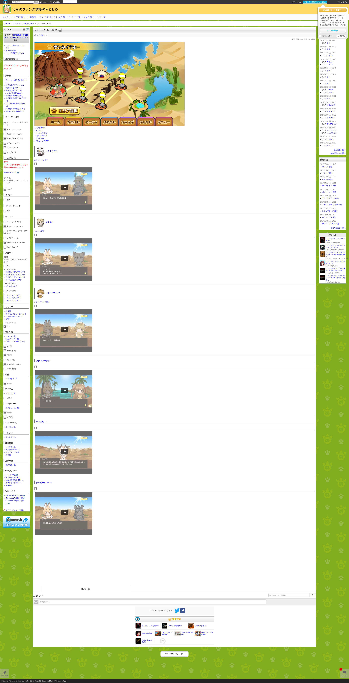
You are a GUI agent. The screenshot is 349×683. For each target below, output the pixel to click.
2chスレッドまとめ (13, 477)
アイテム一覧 (11, 393)
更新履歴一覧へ (339, 150)
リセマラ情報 (15, 53)
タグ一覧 (61, 17)
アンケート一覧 (74, 17)
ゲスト (294, 2)
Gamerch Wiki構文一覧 (14, 498)
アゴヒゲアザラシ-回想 (330, 198)
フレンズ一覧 (11, 336)
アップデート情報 (12, 452)
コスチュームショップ (14, 316)
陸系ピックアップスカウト (15, 277)
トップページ (8, 17)
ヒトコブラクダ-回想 (41, 302)
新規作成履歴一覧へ (338, 228)
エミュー (330, 55)
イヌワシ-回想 (327, 179)
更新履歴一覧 (11, 465)
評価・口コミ (21, 17)
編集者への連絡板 (15, 111)
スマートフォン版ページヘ (174, 654)
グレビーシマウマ (42, 141)
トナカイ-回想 (327, 173)
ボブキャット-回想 (329, 192)
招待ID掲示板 (15, 85)
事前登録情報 (11, 51)
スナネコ (39, 130)
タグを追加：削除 (46, 35)
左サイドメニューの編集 (15, 510)
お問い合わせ (30, 681)
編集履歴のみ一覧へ (338, 153)
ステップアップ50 (13, 300)
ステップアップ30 (13, 295)
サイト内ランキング (47, 17)
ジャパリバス (11, 427)
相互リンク (19, 37)
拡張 (7, 319)
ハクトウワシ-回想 (41, 160)
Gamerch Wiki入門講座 (14, 495)
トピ (328, 71)
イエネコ (330, 90)
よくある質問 (14, 93)
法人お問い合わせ (40, 681)
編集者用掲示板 (14, 480)
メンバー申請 (100, 17)
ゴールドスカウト (12, 286)
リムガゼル (40, 138)
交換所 (8, 311)
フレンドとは (11, 437)
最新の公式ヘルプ (10, 172)
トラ (328, 43)
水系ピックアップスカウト (15, 274)
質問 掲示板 (14, 90)
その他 (8, 455)
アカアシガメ (332, 124)
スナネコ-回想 (39, 231)
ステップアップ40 (13, 298)
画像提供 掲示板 (15, 109)
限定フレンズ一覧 (12, 339)
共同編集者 (17, 35)
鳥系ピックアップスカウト (15, 272)
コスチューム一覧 (12, 408)
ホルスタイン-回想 (329, 186)
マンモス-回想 (327, 167)
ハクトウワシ (40, 128)
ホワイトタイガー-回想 (330, 224)
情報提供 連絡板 (14, 96)
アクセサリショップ (16, 314)
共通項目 (9, 485)
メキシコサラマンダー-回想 (332, 205)
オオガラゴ (331, 105)
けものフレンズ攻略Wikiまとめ (35, 9)
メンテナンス (11, 447)
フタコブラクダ (41, 136)
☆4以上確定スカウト (14, 280)
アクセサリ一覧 (11, 379)
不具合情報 (12, 450)
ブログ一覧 (88, 17)
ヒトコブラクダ (41, 133)
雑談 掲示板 (14, 88)
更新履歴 (33, 17)
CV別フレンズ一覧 (15, 342)
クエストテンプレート (14, 483)
